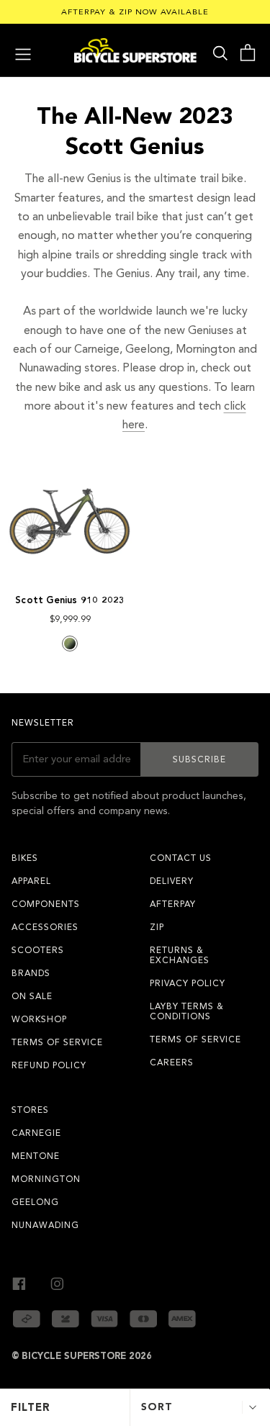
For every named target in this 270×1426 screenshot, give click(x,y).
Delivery (172, 881)
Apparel (31, 881)
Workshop (39, 1019)
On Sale (32, 996)
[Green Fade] (70, 643)
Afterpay (173, 904)
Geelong (35, 1202)
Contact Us (181, 858)
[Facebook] (19, 1282)
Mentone (36, 1156)
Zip (157, 927)
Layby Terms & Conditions (187, 1011)
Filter (30, 1407)
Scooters (38, 950)
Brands (31, 973)
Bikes (25, 858)
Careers (172, 1062)
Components (46, 904)
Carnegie (36, 1133)
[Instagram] (57, 1282)
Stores (30, 1110)
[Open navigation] (23, 52)
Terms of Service (57, 1042)
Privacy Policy (187, 983)
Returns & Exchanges (180, 955)
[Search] (220, 52)
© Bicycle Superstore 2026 (82, 1356)
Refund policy (49, 1065)
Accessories (45, 927)
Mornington (46, 1179)
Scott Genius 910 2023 (70, 600)
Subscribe (199, 759)
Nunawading (45, 1225)
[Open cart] (247, 53)
